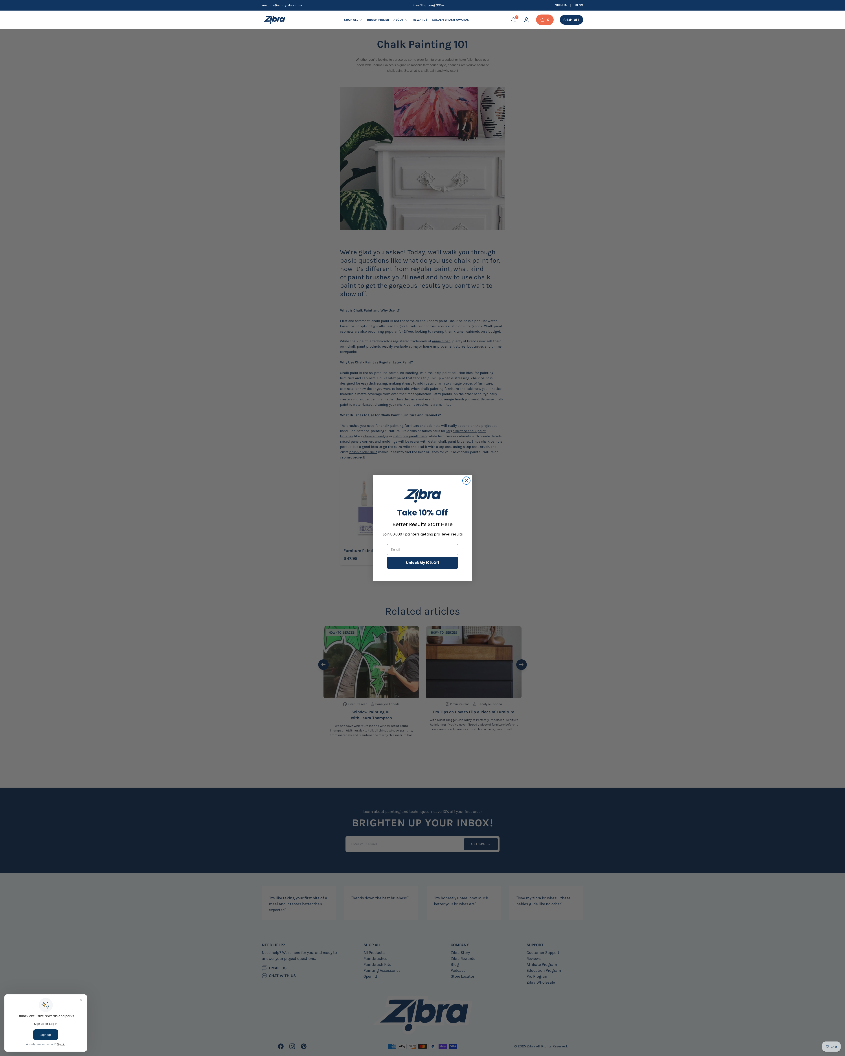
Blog (579, 5)
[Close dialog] (466, 480)
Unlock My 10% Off (422, 562)
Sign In (561, 5)
